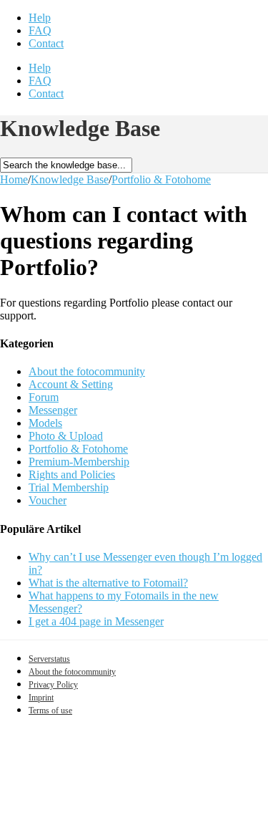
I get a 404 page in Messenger (96, 621)
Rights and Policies (72, 474)
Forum (44, 397)
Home (14, 179)
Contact (46, 43)
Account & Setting (71, 384)
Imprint (41, 698)
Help (40, 17)
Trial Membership (69, 487)
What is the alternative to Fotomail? (108, 583)
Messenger (53, 410)
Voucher (47, 500)
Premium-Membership (79, 462)
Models (45, 423)
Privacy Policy (53, 685)
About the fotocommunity (87, 371)
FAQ (40, 30)
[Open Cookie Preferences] (107, 831)
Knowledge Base (70, 179)
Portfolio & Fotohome (161, 179)
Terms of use (50, 710)
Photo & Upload (66, 436)
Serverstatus (49, 659)
